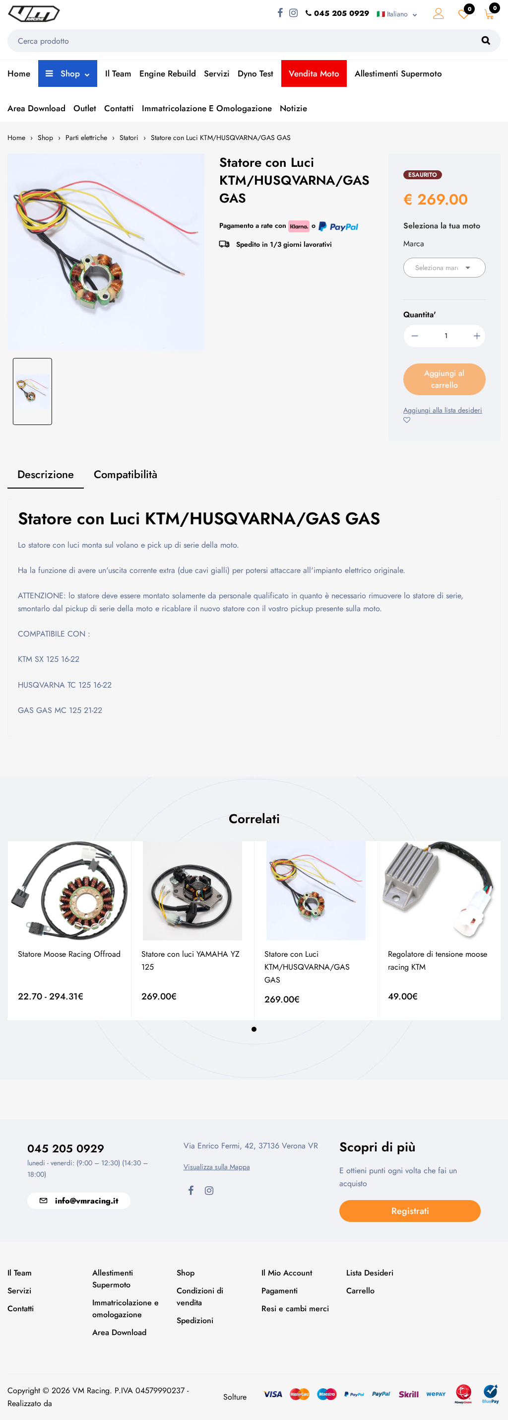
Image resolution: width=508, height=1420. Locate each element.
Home (18, 73)
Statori (129, 137)
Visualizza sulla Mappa (217, 1167)
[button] (254, 1029)
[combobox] (444, 268)
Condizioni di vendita (200, 1296)
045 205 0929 (65, 1148)
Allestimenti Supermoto (398, 73)
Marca (413, 243)
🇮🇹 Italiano (392, 14)
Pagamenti (279, 1290)
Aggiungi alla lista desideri (442, 410)
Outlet (84, 108)
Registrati (410, 1211)
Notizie (293, 108)
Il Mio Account (286, 1272)
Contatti (119, 108)
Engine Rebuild (167, 73)
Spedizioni (195, 1320)
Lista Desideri (369, 1272)
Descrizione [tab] (45, 474)
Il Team (118, 73)
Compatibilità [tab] (125, 474)
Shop (69, 73)
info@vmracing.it (86, 1201)
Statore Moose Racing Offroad (69, 954)
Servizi (217, 73)
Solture (235, 1397)
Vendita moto (314, 73)
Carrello (360, 1290)
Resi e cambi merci (295, 1308)
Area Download (36, 108)
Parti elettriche (86, 137)
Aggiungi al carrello (444, 379)
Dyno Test (255, 73)
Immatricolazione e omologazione (207, 108)
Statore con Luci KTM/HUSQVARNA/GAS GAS (221, 137)
